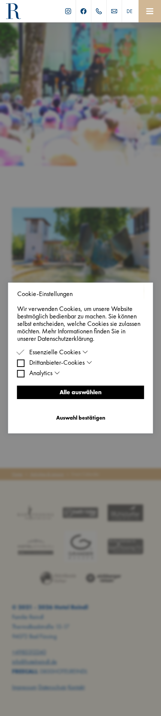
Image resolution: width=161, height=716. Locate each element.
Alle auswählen (80, 392)
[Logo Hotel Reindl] (13, 11)
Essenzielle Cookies (54, 352)
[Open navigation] (150, 11)
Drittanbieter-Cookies (57, 362)
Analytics (40, 373)
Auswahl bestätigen (80, 417)
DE (130, 11)
